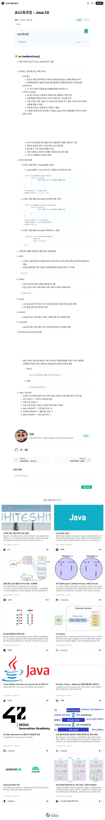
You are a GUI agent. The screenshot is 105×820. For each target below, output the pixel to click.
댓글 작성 (86, 487)
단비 (16, 20)
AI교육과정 (23, 34)
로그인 (99, 3)
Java (18, 24)
